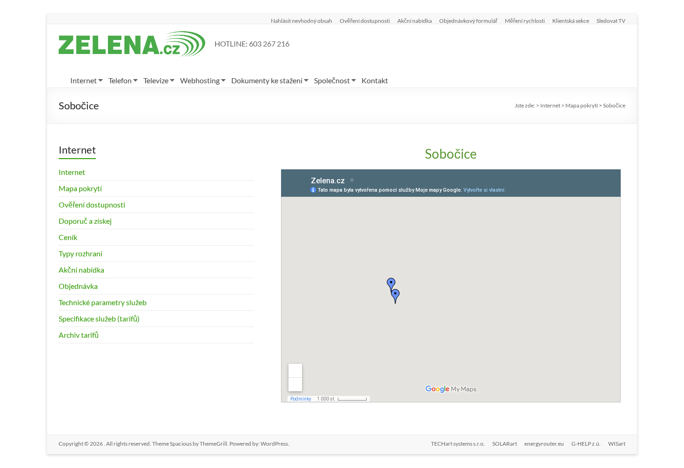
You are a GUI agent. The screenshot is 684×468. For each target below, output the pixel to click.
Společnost (332, 80)
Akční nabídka (414, 20)
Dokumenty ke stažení (266, 80)
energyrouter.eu (544, 443)
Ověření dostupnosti (365, 20)
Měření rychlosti (525, 20)
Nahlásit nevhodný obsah (301, 20)
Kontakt (375, 80)
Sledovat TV (611, 20)
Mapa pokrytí (80, 188)
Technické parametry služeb (103, 302)
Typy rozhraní (80, 253)
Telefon (120, 80)
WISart (616, 443)
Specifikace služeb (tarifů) (99, 318)
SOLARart (504, 443)
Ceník (68, 237)
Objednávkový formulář (468, 20)
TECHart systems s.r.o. (458, 443)
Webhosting (200, 80)
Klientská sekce (570, 20)
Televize (155, 80)
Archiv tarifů (79, 334)
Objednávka (78, 285)
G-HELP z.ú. (586, 443)
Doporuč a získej (85, 220)
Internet (83, 80)
